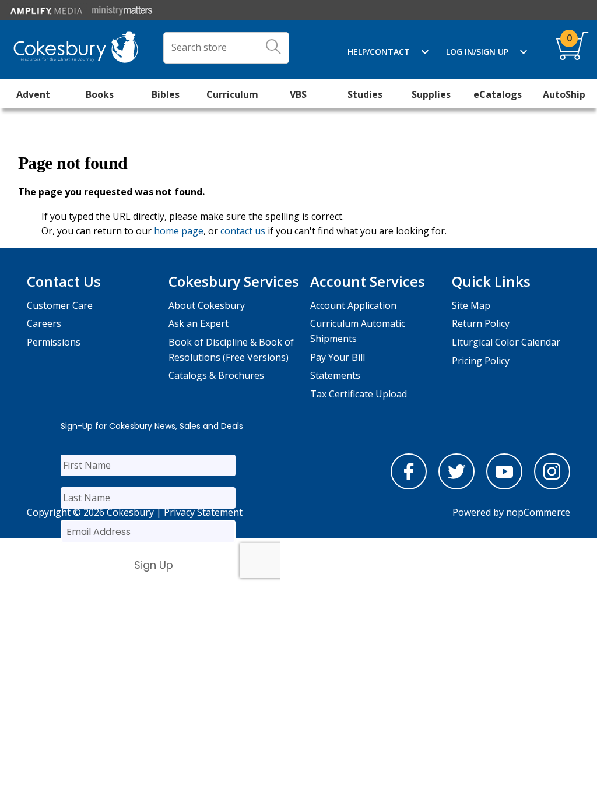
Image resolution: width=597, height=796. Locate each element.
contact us (242, 230)
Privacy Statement (203, 512)
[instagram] (552, 486)
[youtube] (504, 486)
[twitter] (456, 486)
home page (178, 230)
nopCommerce (538, 512)
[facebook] (409, 486)
